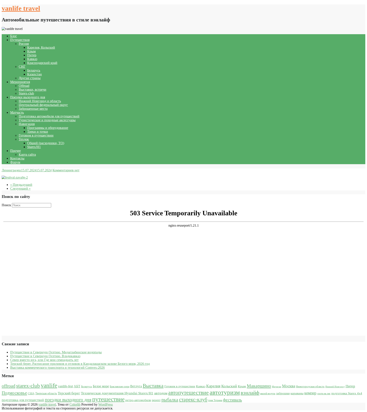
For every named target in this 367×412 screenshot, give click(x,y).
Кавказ (32, 59)
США (31, 393)
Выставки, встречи (32, 89)
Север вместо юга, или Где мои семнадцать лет (44, 360)
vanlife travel (21, 8)
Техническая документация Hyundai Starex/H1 (117, 393)
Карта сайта (27, 154)
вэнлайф (250, 392)
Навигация (27, 124)
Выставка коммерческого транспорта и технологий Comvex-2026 (57, 367)
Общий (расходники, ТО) (45, 143)
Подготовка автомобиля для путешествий (49, 116)
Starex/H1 (34, 147)
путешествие (108, 399)
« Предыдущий (21, 184)
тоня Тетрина (215, 400)
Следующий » (20, 188)
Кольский (229, 386)
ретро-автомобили (138, 400)
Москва (288, 386)
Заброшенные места (33, 108)
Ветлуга (136, 386)
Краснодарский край (42, 63)
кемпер (310, 393)
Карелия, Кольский (41, 47)
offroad (8, 385)
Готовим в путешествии (36, 135)
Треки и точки (37, 131)
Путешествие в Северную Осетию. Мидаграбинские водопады (56, 352)
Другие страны (30, 78)
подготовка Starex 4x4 (346, 393)
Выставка (153, 385)
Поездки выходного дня (27, 97)
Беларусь (33, 70)
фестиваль (232, 399)
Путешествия (20, 40)
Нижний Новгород (335, 386)
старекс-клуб (193, 399)
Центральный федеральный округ (43, 105)
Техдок (24, 139)
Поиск (6, 205)
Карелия (213, 386)
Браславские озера (119, 386)
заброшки (283, 393)
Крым (31, 51)
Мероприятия (20, 82)
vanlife (49, 385)
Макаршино (259, 385)
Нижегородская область (310, 386)
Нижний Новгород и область (40, 101)
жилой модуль (267, 393)
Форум (15, 162)
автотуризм (225, 392)
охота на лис (323, 393)
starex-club (28, 385)
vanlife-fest (65, 386)
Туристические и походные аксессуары (47, 120)
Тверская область (46, 393)
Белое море (101, 386)
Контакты (17, 158)
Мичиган (276, 386)
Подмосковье (14, 392)
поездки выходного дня (68, 399)
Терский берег (69, 393)
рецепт (156, 400)
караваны (297, 393)
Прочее (15, 150)
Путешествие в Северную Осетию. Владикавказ (45, 356)
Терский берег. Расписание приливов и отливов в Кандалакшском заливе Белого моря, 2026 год (80, 363)
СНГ (22, 66)
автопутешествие (188, 392)
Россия (24, 43)
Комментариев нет (65, 170)
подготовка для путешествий (23, 400)
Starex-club (26, 93)
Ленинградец (11, 170)
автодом (160, 393)
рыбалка (169, 399)
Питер (31, 55)
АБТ (77, 386)
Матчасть (17, 112)
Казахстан (34, 74)
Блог (13, 36)
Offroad (24, 85)
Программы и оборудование (47, 128)
